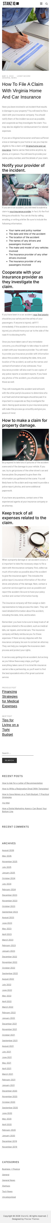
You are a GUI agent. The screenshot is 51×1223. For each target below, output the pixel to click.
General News (9, 78)
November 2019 (9, 1147)
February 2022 (9, 1012)
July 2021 (6, 1051)
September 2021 (10, 1040)
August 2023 (8, 917)
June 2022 (7, 990)
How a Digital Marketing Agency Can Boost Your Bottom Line (24, 810)
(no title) (6, 803)
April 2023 (7, 934)
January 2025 (8, 872)
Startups (6, 1186)
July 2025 (6, 867)
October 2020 (8, 1102)
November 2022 (9, 962)
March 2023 (7, 940)
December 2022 (9, 956)
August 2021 (8, 1046)
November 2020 (9, 1096)
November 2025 (9, 861)
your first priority (40, 315)
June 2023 (7, 923)
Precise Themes (31, 1219)
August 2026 (8, 850)
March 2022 (7, 1007)
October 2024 (8, 878)
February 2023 (9, 945)
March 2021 (7, 1074)
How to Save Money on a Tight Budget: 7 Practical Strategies (25, 795)
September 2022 (10, 973)
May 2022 (6, 996)
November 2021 (9, 1029)
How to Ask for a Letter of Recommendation (22, 783)
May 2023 (6, 928)
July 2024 (6, 884)
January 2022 (8, 1018)
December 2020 (9, 1091)
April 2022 (6, 1001)
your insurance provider (20, 211)
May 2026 (6, 856)
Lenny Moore (23, 76)
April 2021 (6, 1068)
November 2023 (9, 900)
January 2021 (8, 1085)
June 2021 (7, 1057)
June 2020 (7, 1113)
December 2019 (9, 1141)
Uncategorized (9, 1197)
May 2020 (6, 1119)
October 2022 (8, 968)
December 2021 (9, 1023)
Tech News (7, 1191)
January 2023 (8, 951)
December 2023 (9, 895)
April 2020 (7, 1124)
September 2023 (10, 912)
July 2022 (6, 984)
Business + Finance (11, 1169)
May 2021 (6, 1063)
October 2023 (8, 906)
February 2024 (9, 889)
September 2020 (10, 1107)
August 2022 (8, 979)
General (5, 1174)
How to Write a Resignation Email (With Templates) (25, 788)
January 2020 (8, 1135)
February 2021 (8, 1079)
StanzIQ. (25, 1216)
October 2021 (8, 1035)
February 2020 (9, 1130)
